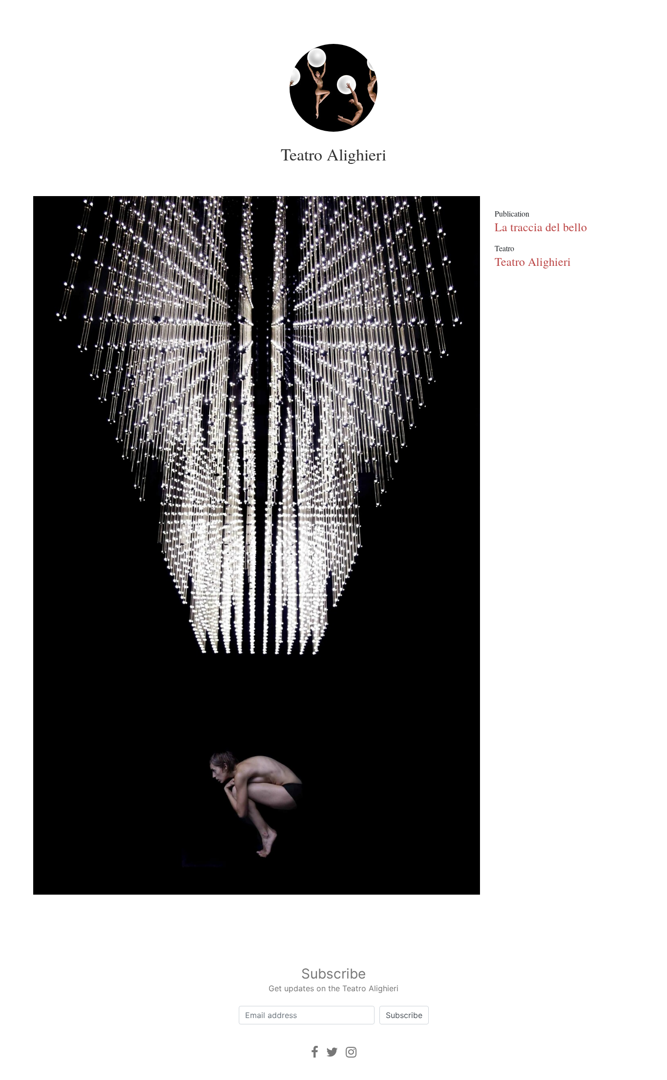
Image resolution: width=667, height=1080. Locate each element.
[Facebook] (314, 1052)
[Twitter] (332, 1052)
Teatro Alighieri (333, 154)
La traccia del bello (541, 227)
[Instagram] (351, 1052)
